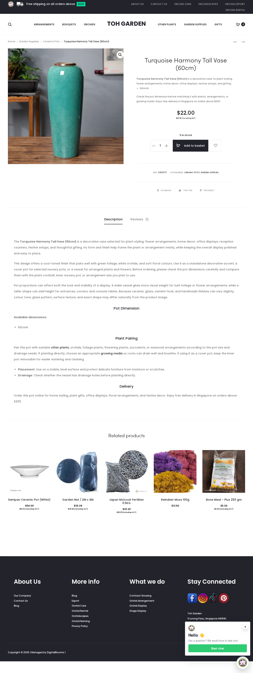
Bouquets (69, 24)
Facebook (166, 190)
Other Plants (167, 24)
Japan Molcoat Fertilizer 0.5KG (126, 501)
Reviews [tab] (139, 219)
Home (11, 41)
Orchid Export (235, 4)
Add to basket (194, 146)
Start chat (217, 648)
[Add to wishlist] (215, 146)
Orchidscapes (208, 4)
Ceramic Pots (51, 41)
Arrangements (44, 24)
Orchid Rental (235, 10)
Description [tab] (113, 219)
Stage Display (137, 611)
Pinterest (209, 190)
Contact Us (159, 4)
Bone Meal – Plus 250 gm (224, 500)
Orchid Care (182, 4)
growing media (112, 353)
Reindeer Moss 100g (175, 500)
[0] (238, 24)
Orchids (89, 24)
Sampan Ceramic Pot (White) (29, 500)
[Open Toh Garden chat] (242, 662)
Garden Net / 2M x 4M (77, 500)
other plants (60, 347)
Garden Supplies (195, 24)
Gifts (218, 24)
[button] (120, 54)
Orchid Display (138, 605)
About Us (137, 4)
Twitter (188, 190)
